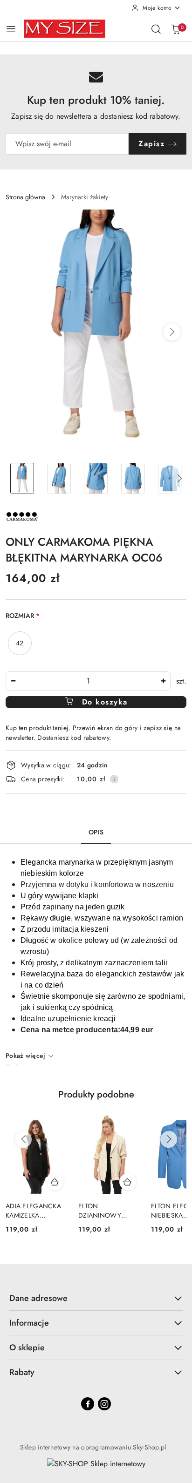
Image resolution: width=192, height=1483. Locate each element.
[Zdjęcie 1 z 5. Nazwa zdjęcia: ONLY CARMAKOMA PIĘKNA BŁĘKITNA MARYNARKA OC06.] (22, 478)
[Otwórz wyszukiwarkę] (156, 29)
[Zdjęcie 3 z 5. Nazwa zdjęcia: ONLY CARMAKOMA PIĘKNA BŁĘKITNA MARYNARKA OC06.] (95, 478)
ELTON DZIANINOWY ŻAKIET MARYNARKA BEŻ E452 (32, 1210)
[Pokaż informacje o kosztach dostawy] (114, 779)
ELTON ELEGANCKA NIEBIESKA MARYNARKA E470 (108, 1210)
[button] (172, 332)
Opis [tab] (96, 832)
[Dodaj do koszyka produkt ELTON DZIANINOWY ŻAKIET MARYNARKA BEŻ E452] (55, 1181)
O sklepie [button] (27, 1347)
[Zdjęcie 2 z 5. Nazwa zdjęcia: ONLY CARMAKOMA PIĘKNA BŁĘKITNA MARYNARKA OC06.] (58, 478)
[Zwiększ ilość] (163, 681)
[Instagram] (104, 1403)
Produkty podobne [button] (96, 1094)
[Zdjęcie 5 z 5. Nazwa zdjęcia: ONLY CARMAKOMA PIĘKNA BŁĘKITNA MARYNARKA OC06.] (169, 478)
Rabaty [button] (21, 1372)
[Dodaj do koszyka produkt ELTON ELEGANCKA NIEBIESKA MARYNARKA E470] (127, 1181)
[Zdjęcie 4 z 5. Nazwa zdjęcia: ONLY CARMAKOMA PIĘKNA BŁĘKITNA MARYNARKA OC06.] (133, 478)
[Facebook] (87, 1403)
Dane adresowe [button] (38, 1298)
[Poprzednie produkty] (23, 1139)
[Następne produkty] (168, 1139)
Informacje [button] (29, 1323)
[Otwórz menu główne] (11, 28)
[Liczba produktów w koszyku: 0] (176, 29)
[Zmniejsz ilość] (13, 681)
